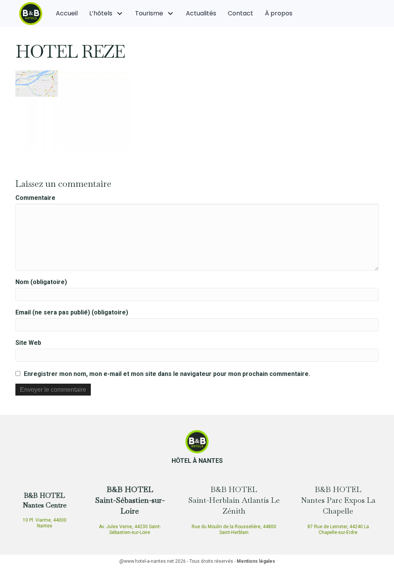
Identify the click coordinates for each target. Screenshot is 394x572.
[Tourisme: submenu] (170, 13)
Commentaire (35, 197)
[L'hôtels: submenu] (119, 13)
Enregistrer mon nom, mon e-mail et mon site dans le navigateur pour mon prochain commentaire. (167, 373)
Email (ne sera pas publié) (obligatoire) (71, 312)
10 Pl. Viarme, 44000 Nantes (45, 523)
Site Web (28, 342)
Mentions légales (256, 561)
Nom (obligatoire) (41, 282)
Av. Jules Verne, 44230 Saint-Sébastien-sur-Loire (130, 529)
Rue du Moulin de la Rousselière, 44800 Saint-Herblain (234, 529)
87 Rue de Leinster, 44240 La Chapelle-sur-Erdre (338, 529)
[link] (66, 13)
